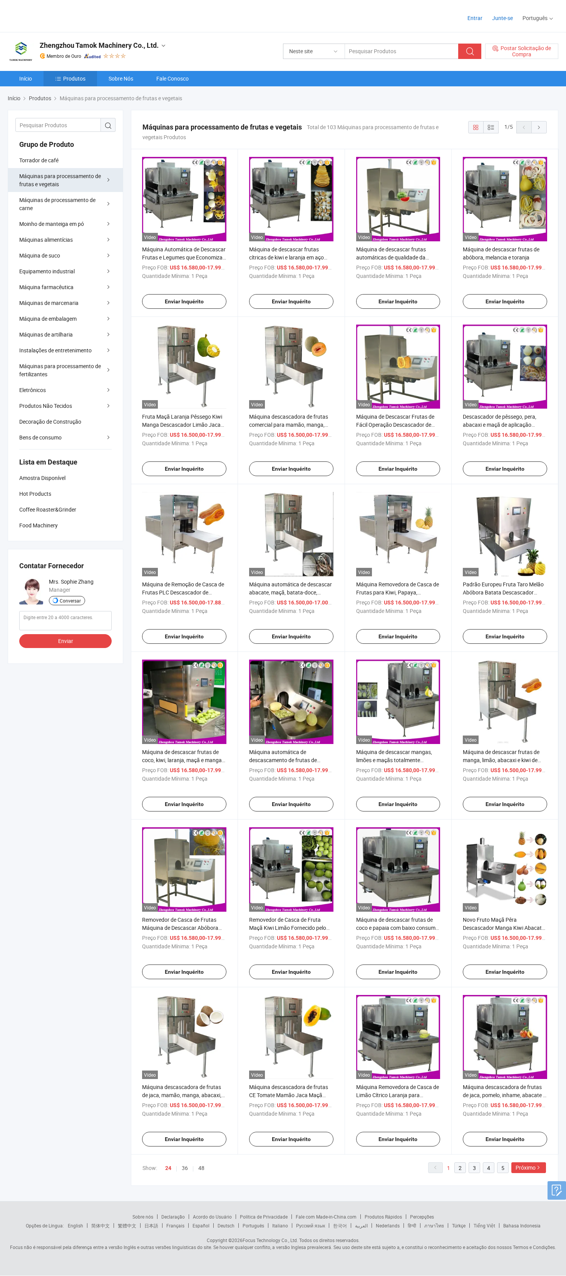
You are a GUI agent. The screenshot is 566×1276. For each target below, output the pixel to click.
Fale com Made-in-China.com (326, 1217)
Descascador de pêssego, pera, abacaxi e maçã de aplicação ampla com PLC (499, 424)
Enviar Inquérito (184, 301)
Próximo (526, 1167)
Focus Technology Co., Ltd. (270, 1240)
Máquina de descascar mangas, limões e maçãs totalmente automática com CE (394, 760)
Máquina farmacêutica (46, 287)
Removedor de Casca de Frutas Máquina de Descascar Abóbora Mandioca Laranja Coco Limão (180, 927)
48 (201, 1168)
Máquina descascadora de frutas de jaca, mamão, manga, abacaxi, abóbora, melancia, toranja (181, 1095)
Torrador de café (39, 160)
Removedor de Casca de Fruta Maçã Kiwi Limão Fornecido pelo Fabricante (287, 927)
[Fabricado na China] (57, 15)
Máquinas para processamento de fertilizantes (60, 370)
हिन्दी (412, 1225)
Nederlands (388, 1225)
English (75, 1225)
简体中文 (100, 1225)
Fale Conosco (172, 78)
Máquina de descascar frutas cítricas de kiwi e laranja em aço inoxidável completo (286, 257)
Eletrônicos (32, 390)
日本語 (151, 1225)
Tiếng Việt (484, 1225)
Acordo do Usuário (212, 1217)
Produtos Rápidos (383, 1217)
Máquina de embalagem (48, 318)
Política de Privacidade (264, 1217)
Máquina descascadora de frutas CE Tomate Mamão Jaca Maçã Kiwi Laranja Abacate (288, 1095)
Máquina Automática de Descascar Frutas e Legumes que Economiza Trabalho (184, 257)
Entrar (474, 18)
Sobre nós (142, 1217)
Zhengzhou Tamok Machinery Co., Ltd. (99, 45)
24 (168, 1168)
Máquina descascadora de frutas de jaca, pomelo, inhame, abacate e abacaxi (504, 1095)
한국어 (340, 1225)
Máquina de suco (39, 255)
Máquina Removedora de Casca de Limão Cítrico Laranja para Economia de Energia (397, 1095)
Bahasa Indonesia (522, 1225)
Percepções (422, 1217)
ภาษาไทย (434, 1225)
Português (253, 1225)
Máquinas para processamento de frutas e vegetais (60, 180)
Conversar (70, 601)
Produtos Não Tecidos (45, 405)
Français (175, 1225)
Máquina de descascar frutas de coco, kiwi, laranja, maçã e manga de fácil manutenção (182, 760)
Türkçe (459, 1225)
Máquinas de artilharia (46, 334)
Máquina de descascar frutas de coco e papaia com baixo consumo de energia (397, 927)
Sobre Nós (121, 78)
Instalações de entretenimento (55, 350)
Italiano (280, 1225)
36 (185, 1168)
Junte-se (502, 18)
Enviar (65, 641)
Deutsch (226, 1225)
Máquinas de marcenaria (49, 302)
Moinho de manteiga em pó (51, 223)
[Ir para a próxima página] (539, 127)
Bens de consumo (40, 437)
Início (25, 78)
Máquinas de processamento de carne (57, 204)
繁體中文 (127, 1225)
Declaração (173, 1217)
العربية (361, 1225)
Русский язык (310, 1225)
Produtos (74, 78)
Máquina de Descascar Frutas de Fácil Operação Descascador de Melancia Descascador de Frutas (395, 424)
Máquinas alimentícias (46, 239)
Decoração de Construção (50, 421)
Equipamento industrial (47, 271)
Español (201, 1225)
